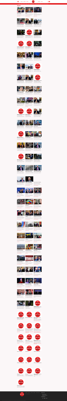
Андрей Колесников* (18, 196)
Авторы (27, 1)
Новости (39, 1)
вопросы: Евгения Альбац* (27, 185)
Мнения (34, 392)
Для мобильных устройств (44, 395)
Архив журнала (38, 392)
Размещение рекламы (44, 394)
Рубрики (24, 1)
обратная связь (43, 392)
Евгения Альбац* (26, 106)
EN (48, 1)
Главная (22, 1)
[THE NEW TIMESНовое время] (33, 1)
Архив (42, 1)
